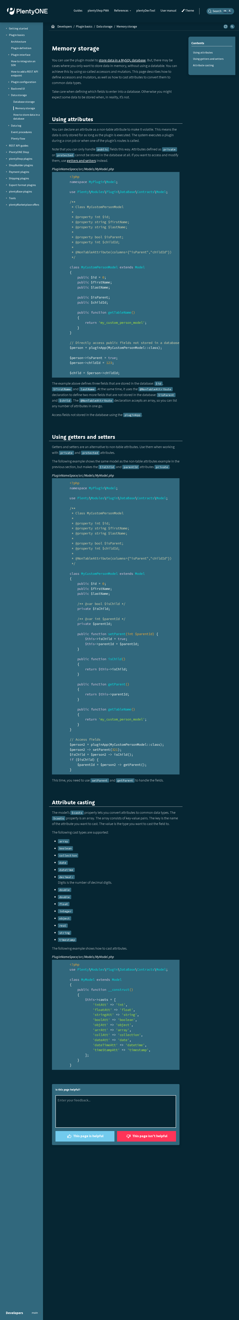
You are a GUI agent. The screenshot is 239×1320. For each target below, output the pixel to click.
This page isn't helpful (149, 1136)
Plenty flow (18, 138)
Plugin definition (21, 48)
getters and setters (81, 160)
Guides (78, 10)
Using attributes (203, 52)
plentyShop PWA (98, 10)
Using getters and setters (208, 59)
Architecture (18, 41)
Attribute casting (203, 65)
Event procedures (21, 132)
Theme (189, 10)
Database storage (24, 101)
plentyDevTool (145, 10)
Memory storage (25, 108)
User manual (168, 10)
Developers (64, 26)
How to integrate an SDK (23, 63)
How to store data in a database (26, 116)
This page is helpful (88, 1136)
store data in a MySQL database (122, 60)
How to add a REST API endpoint (24, 73)
